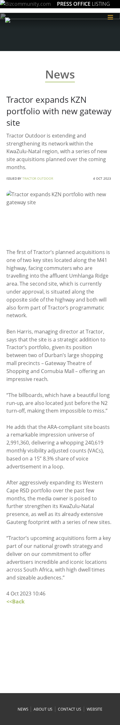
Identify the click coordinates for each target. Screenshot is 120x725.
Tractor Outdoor (37, 178)
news (23, 709)
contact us (69, 709)
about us (43, 709)
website (94, 709)
